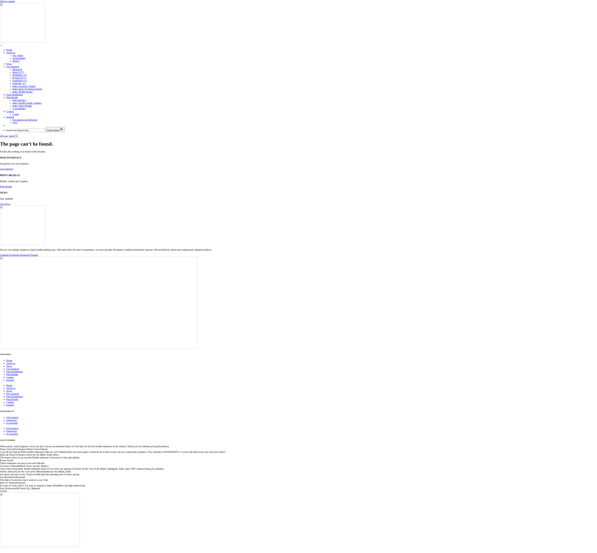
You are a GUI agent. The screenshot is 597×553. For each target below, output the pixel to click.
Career (15, 114)
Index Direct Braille (22, 106)
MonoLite (17, 69)
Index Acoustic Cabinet (23, 86)
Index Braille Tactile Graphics (27, 103)
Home (9, 50)
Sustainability (19, 58)
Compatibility (19, 108)
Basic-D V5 (18, 72)
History (16, 61)
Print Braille (12, 97)
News (9, 64)
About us (10, 52)
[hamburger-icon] (1, 45)
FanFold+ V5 (19, 83)
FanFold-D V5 (19, 80)
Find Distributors (14, 94)
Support (10, 117)
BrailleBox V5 (19, 75)
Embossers (11, 420)
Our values (17, 55)
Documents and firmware (24, 120)
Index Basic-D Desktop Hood (27, 89)
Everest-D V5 (19, 78)
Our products (12, 66)
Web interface (19, 100)
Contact (10, 111)
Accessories (12, 423)
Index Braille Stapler (22, 92)
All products (12, 417)
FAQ (14, 122)
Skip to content (7, 1)
